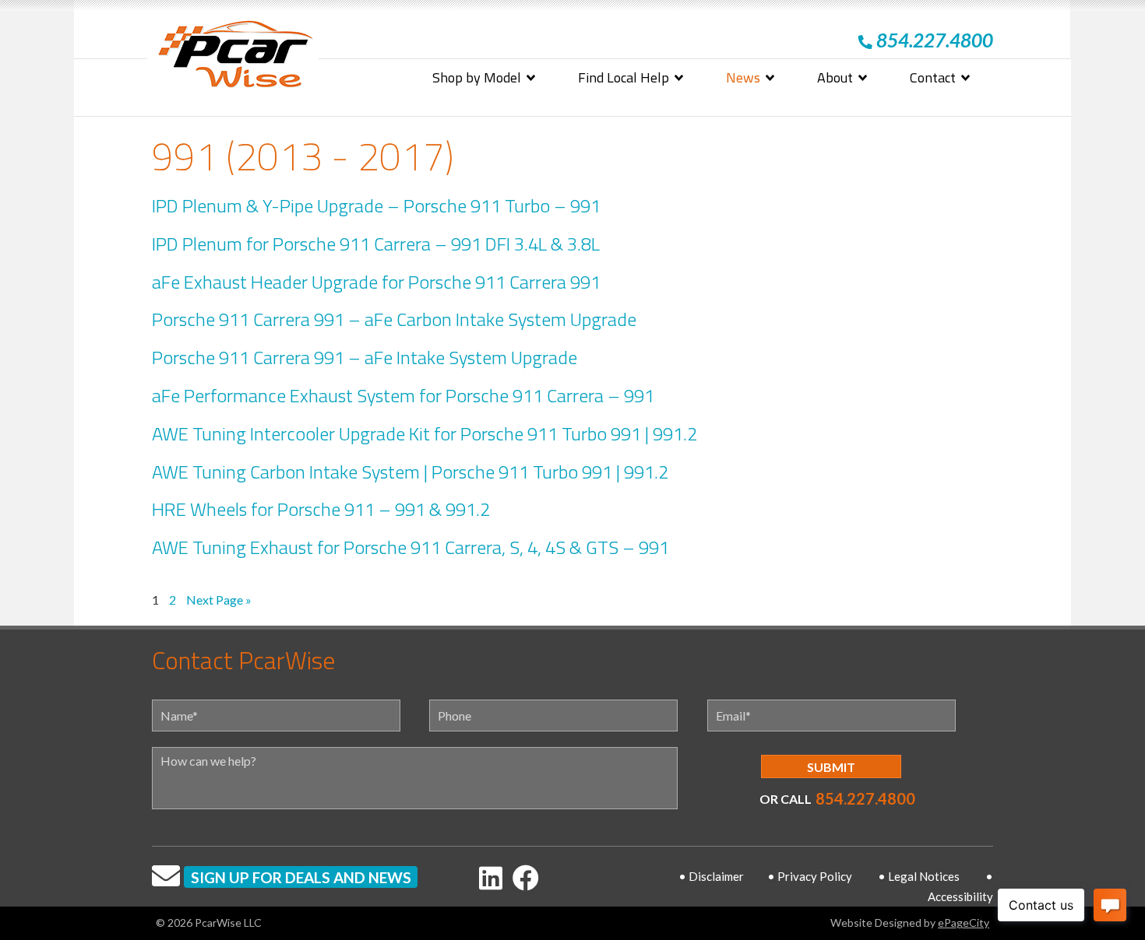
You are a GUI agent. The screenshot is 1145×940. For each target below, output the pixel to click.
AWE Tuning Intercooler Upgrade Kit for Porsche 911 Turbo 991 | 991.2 (424, 433)
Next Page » (219, 600)
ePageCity (963, 922)
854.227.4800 (865, 798)
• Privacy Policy (809, 876)
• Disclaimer (711, 876)
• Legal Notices (919, 876)
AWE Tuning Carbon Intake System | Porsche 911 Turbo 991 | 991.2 (410, 472)
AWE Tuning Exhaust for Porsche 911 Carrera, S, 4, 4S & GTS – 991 (410, 547)
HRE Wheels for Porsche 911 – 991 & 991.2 (321, 509)
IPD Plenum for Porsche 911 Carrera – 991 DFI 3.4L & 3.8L (376, 244)
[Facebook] (526, 877)
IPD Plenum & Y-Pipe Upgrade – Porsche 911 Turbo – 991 (376, 205)
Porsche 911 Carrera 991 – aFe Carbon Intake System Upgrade (394, 319)
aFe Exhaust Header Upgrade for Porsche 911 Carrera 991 (376, 282)
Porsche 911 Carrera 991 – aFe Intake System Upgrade (364, 357)
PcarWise (235, 57)
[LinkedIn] (490, 877)
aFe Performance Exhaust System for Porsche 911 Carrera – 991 (403, 395)
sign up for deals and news (301, 877)
